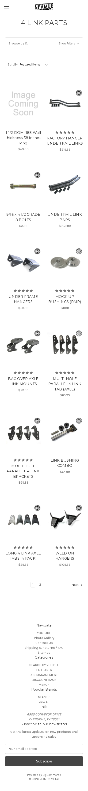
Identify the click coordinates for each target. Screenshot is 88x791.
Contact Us (44, 643)
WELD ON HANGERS (64, 556)
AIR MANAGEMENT (44, 675)
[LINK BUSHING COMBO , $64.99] (64, 431)
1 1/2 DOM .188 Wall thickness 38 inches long (23, 137)
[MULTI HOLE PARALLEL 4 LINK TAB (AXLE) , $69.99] (64, 344)
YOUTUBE (44, 633)
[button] (44, 43)
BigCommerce (52, 774)
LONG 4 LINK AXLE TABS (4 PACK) (23, 556)
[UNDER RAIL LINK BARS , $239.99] (64, 186)
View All (44, 702)
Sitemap (44, 653)
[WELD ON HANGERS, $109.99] (64, 519)
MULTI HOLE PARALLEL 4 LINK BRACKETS (23, 471)
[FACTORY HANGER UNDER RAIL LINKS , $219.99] (64, 103)
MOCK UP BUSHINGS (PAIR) (64, 299)
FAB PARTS (44, 670)
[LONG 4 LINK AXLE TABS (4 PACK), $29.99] (23, 519)
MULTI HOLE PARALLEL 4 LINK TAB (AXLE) (64, 383)
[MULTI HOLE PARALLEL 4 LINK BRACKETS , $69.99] (23, 431)
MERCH (44, 685)
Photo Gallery (44, 638)
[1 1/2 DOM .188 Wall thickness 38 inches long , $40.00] (23, 103)
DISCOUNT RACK (44, 680)
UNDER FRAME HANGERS (23, 299)
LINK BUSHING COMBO (65, 463)
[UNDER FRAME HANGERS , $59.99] (23, 262)
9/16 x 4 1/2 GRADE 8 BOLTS (23, 217)
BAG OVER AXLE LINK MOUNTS (23, 381)
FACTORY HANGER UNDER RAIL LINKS (65, 141)
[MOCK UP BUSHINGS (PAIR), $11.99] (64, 262)
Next (75, 585)
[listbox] (34, 64)
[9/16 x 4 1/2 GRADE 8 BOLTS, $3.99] (23, 186)
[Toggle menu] (6, 6)
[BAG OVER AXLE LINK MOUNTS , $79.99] (23, 344)
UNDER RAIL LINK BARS (65, 217)
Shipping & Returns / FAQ (44, 648)
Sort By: (13, 64)
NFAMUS (44, 697)
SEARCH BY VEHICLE (44, 665)
